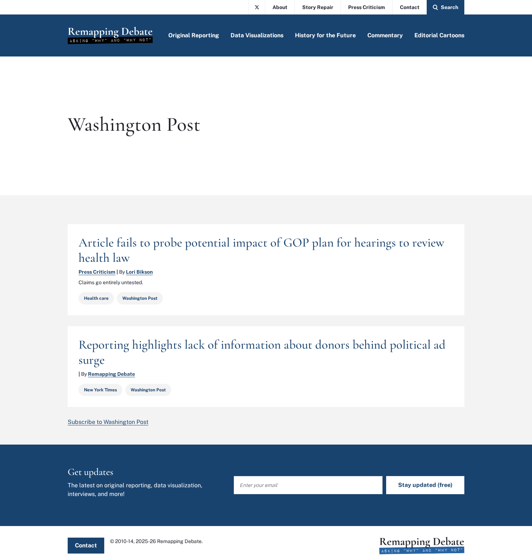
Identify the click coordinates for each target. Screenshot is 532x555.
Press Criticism (366, 7)
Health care (96, 298)
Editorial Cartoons (439, 35)
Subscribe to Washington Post (108, 422)
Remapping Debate (111, 374)
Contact (409, 7)
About (280, 7)
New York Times (100, 389)
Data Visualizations (257, 35)
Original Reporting (193, 35)
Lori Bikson (139, 272)
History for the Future (325, 35)
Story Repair (317, 7)
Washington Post (139, 298)
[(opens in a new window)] (257, 7)
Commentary (385, 35)
